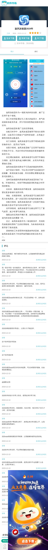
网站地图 (6, 541)
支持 (37, 260)
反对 (42, 260)
